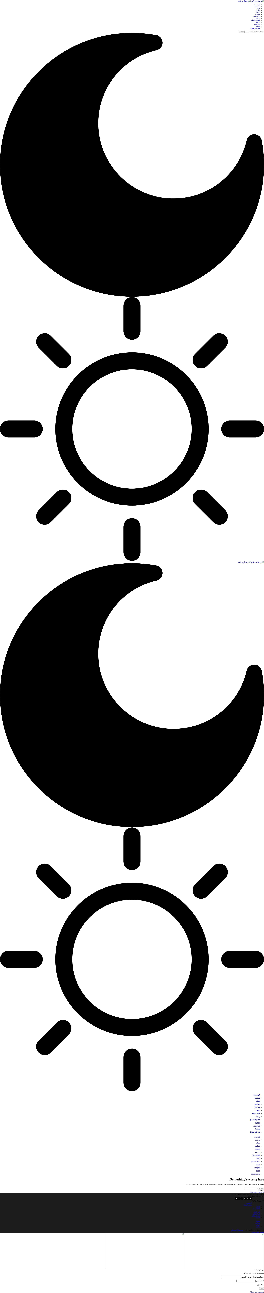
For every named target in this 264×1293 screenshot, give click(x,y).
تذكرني (259, 1285)
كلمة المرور (260, 1281)
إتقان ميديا (255, 1232)
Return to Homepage (257, 1192)
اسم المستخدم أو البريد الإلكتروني (252, 1277)
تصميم (262, 1232)
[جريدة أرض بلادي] (251, 1)
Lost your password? (257, 1292)
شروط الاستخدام (237, 1230)
